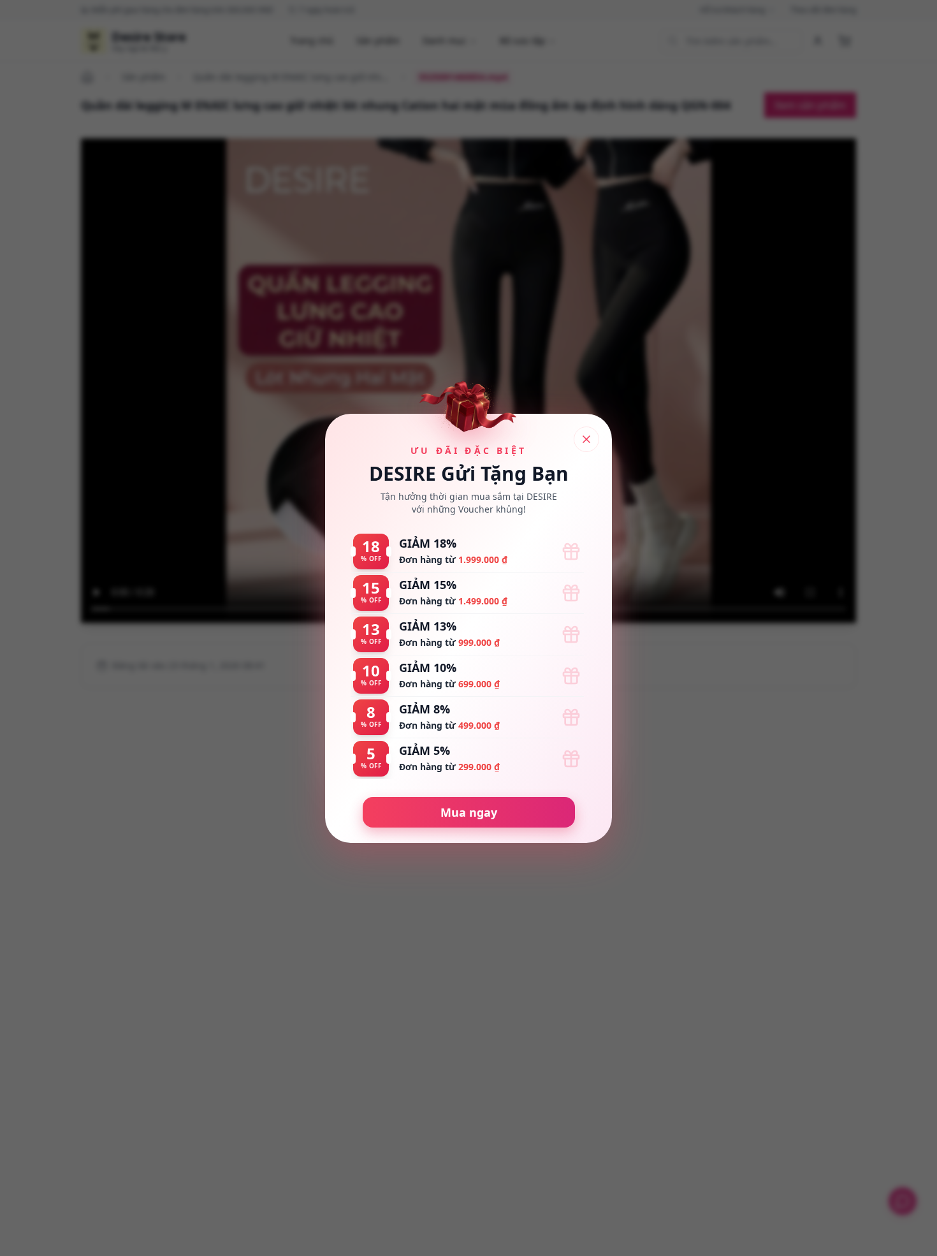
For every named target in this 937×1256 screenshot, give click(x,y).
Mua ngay (468, 812)
